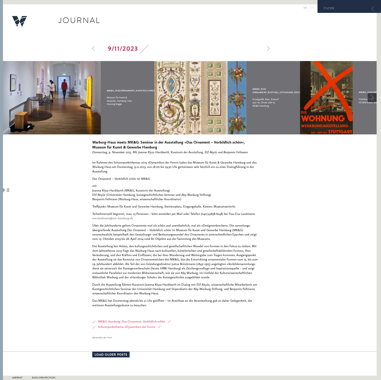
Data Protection (43, 378)
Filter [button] (329, 8)
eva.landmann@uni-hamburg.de (112, 218)
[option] (78, 97)
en (312, 8)
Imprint (17, 378)
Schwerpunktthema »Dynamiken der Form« (126, 327)
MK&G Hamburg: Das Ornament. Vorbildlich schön (131, 321)
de (305, 8)
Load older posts (110, 355)
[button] (1, 190)
